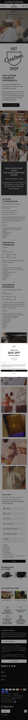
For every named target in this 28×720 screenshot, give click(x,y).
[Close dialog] (27, 343)
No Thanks (14, 373)
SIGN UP (14, 370)
